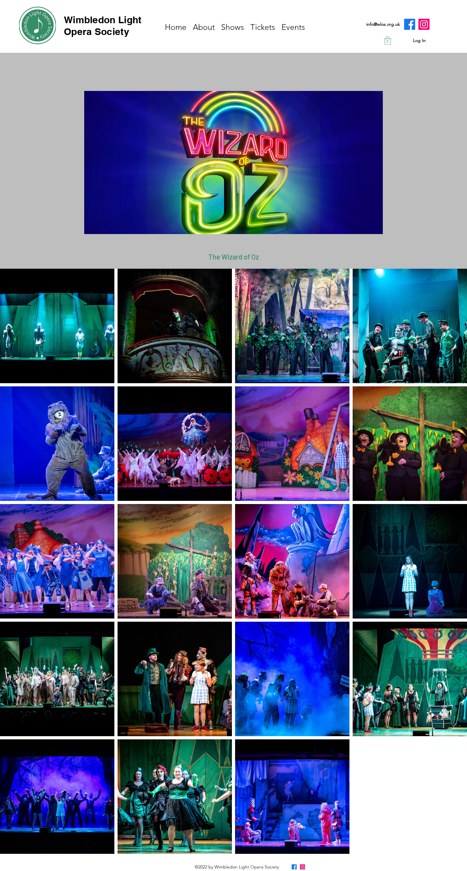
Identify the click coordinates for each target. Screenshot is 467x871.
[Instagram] (424, 24)
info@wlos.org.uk (383, 24)
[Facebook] (409, 24)
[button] (387, 40)
